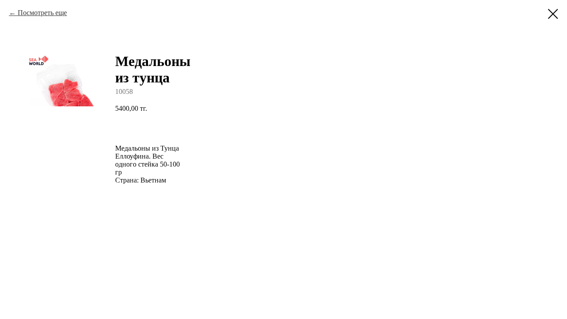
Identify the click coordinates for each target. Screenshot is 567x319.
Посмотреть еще (42, 12)
